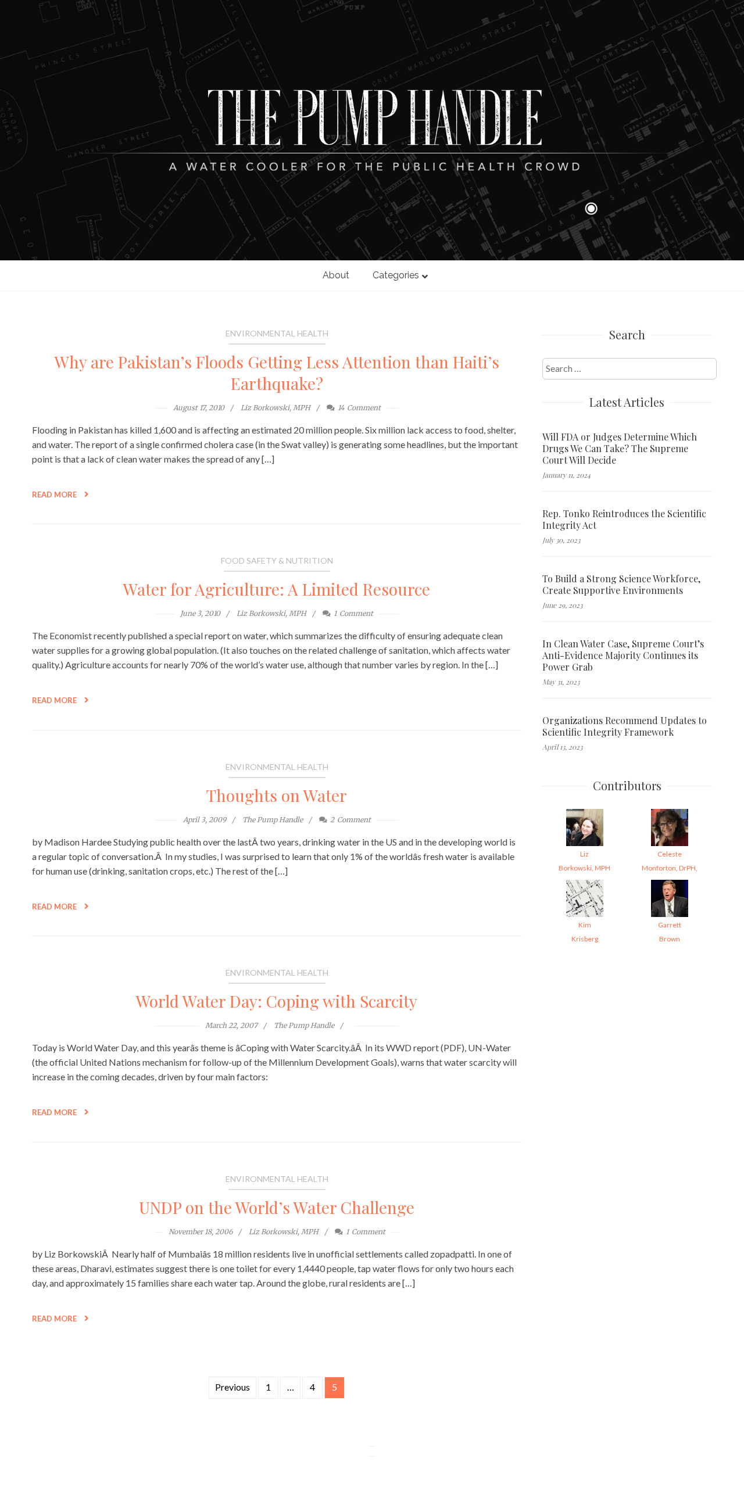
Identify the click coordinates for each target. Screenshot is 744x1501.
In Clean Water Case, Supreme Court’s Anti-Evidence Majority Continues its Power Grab (623, 655)
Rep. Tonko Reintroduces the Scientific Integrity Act (624, 519)
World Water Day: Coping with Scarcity (276, 1001)
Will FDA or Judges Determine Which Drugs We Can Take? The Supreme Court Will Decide (619, 448)
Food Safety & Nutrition (277, 560)
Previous (232, 1386)
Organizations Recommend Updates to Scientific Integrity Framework (624, 726)
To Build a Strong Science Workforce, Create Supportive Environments (621, 584)
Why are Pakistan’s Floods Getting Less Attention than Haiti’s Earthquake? (277, 372)
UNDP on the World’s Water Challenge (276, 1207)
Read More (55, 494)
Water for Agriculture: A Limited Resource (276, 589)
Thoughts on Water (276, 795)
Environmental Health (277, 333)
